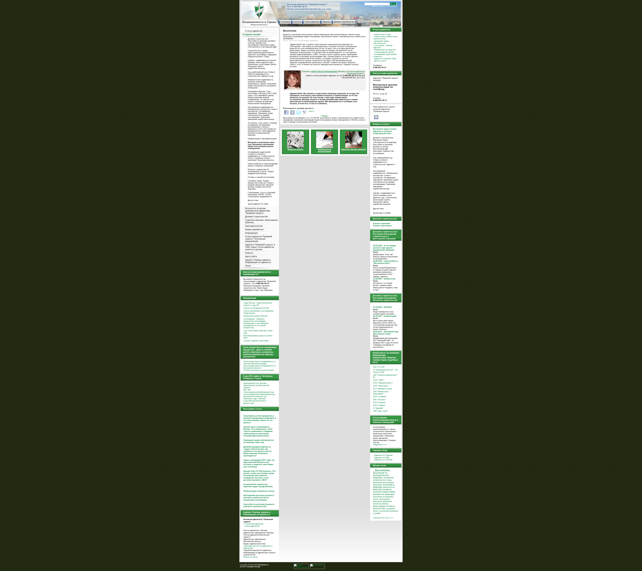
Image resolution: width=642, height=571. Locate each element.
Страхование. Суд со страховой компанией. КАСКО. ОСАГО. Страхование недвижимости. (261, 195)
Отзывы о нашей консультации (261, 177)
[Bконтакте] (292, 112)
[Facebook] (286, 112)
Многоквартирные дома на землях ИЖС (258, 337)
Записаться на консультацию (324, 150)
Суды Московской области (254, 401)
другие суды (248, 403)
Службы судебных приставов (256, 341)
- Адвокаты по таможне (383, 455)
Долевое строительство (344, 22)
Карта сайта (251, 256)
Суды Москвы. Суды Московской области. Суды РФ (257, 304)
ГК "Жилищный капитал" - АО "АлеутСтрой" (385, 371)
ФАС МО (247, 390)
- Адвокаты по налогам (382, 460)
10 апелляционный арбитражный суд (259, 394)
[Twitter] (298, 112)
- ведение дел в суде (382, 34)
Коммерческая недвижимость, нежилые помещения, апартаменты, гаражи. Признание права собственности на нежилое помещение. (262, 84)
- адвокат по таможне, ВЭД (384, 59)
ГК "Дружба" (378, 408)
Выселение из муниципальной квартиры (381, 475)
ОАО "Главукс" (379, 405)
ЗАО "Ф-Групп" (379, 400)
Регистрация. (391, 6)
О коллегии (285, 22)
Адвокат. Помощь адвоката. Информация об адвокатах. (258, 261)
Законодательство (254, 226)
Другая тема (253, 200)
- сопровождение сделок (383, 52)
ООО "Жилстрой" (380, 386)
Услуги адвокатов (311, 22)
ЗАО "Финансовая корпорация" (380, 393)
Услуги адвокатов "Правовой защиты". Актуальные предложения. (258, 238)
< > (324, 116)
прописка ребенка (380, 504)
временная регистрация (383, 482)
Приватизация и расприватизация (262, 139)
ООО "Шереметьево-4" (383, 383)
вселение (377, 485)
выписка (387, 489)
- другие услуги (379, 61)
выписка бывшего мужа (384, 492)
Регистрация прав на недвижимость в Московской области (259, 367)
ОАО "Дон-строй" (380, 411)
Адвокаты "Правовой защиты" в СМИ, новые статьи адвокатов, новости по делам (260, 247)
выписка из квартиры (383, 494)
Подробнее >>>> (380, 445)
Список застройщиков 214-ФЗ (256, 308)
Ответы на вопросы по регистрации (258, 370)
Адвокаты (327, 22)
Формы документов (254, 229)
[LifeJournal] (305, 112)
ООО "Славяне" (380, 397)
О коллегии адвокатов (254, 524)
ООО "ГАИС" (378, 380)
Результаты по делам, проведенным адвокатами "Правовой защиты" (257, 210)
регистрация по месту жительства (384, 507)
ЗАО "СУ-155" (379, 367)
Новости (249, 253)
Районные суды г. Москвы (254, 399)
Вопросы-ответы (250, 557)
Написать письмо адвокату (353, 149)
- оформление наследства (384, 50)
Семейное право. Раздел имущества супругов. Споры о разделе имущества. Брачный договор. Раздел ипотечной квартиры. (261, 185)
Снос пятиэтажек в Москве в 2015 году (257, 332)
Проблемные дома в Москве (255, 316)
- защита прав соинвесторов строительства (385, 37)
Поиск (248, 266)
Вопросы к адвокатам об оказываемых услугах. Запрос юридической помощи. (261, 171)
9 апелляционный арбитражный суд (258, 392)
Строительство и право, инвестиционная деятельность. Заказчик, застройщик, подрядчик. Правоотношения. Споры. (262, 54)
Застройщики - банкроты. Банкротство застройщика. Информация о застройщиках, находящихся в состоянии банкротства (256, 323)
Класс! (311, 111)
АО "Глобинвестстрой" (382, 389)
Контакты (297, 22)
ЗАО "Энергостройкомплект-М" (385, 376)
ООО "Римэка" (379, 402)
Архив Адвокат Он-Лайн (258, 204)
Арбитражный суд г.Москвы (255, 383)
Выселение (382, 470)
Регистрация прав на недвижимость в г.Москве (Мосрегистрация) (259, 362)
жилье (375, 499)
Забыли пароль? (379, 6)
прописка (387, 501)
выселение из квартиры (383, 497)
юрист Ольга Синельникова (324, 71)
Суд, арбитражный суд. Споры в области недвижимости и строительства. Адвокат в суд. (261, 74)
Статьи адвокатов (253, 31)
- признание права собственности (381, 42)
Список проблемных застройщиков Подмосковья (258, 312)
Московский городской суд (254, 396)
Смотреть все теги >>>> (383, 518)
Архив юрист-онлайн (382, 213)
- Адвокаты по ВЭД (381, 457)
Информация (251, 233)
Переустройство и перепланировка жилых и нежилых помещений (263, 165)
